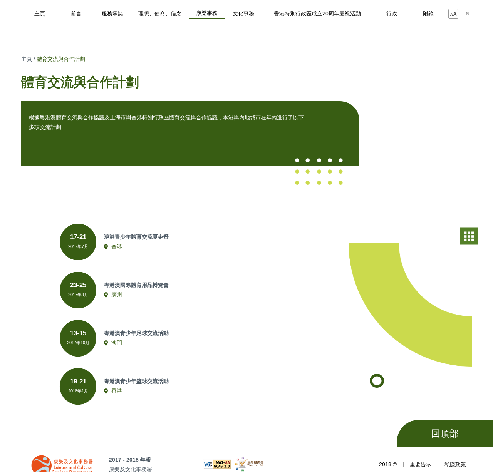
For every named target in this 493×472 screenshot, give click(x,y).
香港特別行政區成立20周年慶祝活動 (317, 13)
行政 (391, 13)
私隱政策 (455, 464)
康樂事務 (207, 13)
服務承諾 (112, 13)
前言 (76, 13)
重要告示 (420, 464)
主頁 (39, 13)
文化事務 (243, 13)
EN (466, 13)
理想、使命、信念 (159, 13)
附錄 (428, 13)
